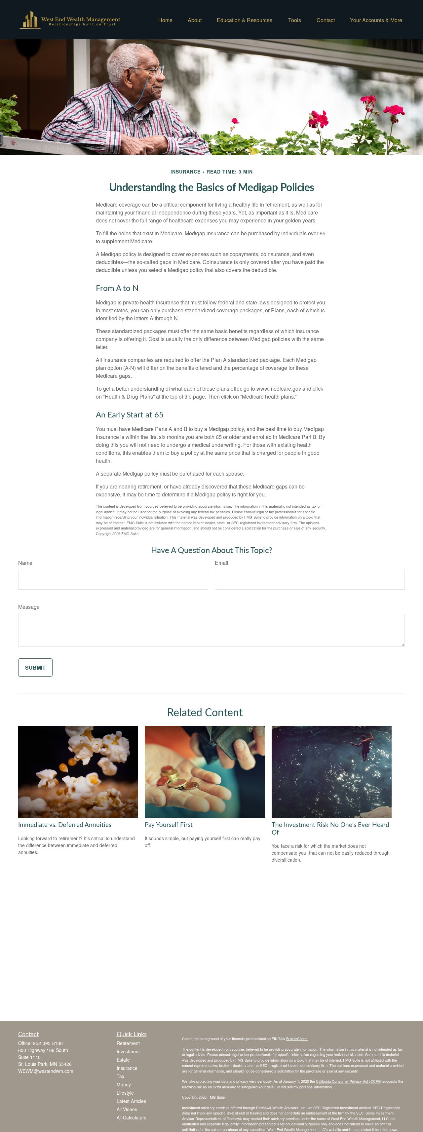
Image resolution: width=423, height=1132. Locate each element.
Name (25, 562)
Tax (120, 1076)
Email (221, 562)
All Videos (127, 1109)
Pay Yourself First (169, 825)
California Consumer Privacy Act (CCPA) (348, 1081)
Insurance (127, 1068)
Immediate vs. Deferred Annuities (64, 825)
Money (124, 1084)
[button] (165, 19)
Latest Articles (131, 1101)
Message (29, 606)
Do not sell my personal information (304, 1086)
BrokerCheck (297, 1038)
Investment (128, 1051)
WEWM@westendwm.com (45, 1071)
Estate (123, 1059)
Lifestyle (125, 1092)
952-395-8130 (48, 1043)
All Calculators (131, 1117)
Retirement (128, 1043)
